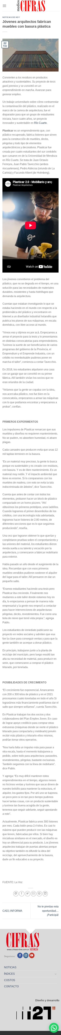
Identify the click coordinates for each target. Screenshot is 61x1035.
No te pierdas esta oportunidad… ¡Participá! (48, 910)
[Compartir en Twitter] (27, 893)
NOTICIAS (10, 967)
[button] (54, 1028)
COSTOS (9, 980)
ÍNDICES (9, 973)
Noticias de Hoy (11, 17)
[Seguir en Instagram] (26, 955)
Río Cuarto (40, 122)
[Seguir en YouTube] (31, 955)
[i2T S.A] (38, 1013)
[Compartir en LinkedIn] (45, 893)
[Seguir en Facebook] (20, 955)
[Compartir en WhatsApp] (16, 893)
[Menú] (4, 6)
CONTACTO (11, 986)
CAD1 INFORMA (12, 910)
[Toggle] (55, 974)
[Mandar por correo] (33, 893)
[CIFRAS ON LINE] (31, 6)
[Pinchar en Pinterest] (39, 893)
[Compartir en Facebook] (21, 893)
